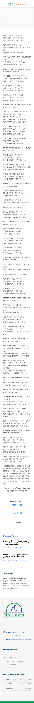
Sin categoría (22, 20)
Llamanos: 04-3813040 (13, 636)
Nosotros (9, 654)
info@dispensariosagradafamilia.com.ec (18, 639)
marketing (10, 20)
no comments (18, 22)
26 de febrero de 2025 (10, 547)
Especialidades (11, 665)
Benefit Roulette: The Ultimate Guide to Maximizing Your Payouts (15, 556)
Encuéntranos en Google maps (15, 632)
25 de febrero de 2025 (10, 561)
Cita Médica (10, 657)
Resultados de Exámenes (15, 661)
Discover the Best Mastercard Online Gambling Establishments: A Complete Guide (16, 543)
